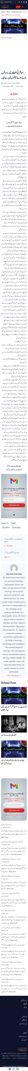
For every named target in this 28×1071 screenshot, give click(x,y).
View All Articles (13, 676)
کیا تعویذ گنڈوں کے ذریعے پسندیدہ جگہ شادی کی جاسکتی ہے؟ (12, 842)
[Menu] (26, 7)
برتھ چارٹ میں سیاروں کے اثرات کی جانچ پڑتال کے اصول (12, 979)
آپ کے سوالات (23, 1023)
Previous (9, 546)
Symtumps (16, 527)
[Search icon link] (22, 7)
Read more (4, 837)
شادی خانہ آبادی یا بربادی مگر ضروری (8, 910)
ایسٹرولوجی (24, 1016)
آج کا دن (18, 7)
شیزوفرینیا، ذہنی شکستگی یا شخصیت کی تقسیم (11, 553)
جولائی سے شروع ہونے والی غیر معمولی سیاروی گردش (11, 962)
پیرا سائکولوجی (24, 1000)
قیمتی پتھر (25, 1004)
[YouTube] (26, 2)
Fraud (13, 523)
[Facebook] (21, 2)
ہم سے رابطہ (24, 1040)
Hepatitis (5, 527)
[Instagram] (23, 2)
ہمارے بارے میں (23, 1036)
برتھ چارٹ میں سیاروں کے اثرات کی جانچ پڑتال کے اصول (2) (13, 945)
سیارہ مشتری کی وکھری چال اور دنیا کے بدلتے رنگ (10, 893)
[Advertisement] (14, 55)
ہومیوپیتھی (24, 1020)
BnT (25, 1066)
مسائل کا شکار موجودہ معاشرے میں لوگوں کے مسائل (11, 928)
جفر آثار (25, 1007)
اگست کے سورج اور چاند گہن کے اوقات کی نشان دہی (11, 859)
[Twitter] (14, 1069)
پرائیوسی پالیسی (6, 510)
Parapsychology (6, 38)
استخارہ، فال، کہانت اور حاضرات (8, 735)
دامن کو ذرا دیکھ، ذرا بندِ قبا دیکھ (6, 825)
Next (5, 557)
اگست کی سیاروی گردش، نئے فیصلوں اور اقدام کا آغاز (11, 876)
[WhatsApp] (19, 2)
